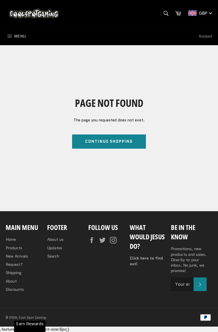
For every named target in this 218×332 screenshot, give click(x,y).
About (11, 281)
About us (55, 239)
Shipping (13, 272)
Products (14, 248)
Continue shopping (109, 141)
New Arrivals (17, 256)
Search (53, 256)
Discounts (15, 289)
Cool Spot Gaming (32, 317)
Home (11, 239)
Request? (14, 264)
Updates (54, 248)
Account (205, 36)
